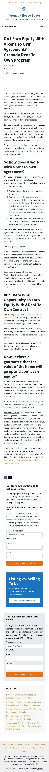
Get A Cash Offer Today (17, 2)
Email (9, 552)
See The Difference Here (24, 600)
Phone (9, 543)
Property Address (14, 530)
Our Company (35, 2)
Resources (26, 748)
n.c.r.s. (8, 68)
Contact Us (28, 744)
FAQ (6, 748)
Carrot (40, 768)
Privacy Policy (39, 748)
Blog (24, 751)
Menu (42, 26)
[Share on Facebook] (5, 477)
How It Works (40, 744)
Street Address (11, 539)
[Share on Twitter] (10, 477)
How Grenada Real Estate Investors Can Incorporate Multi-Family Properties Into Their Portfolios (23, 726)
